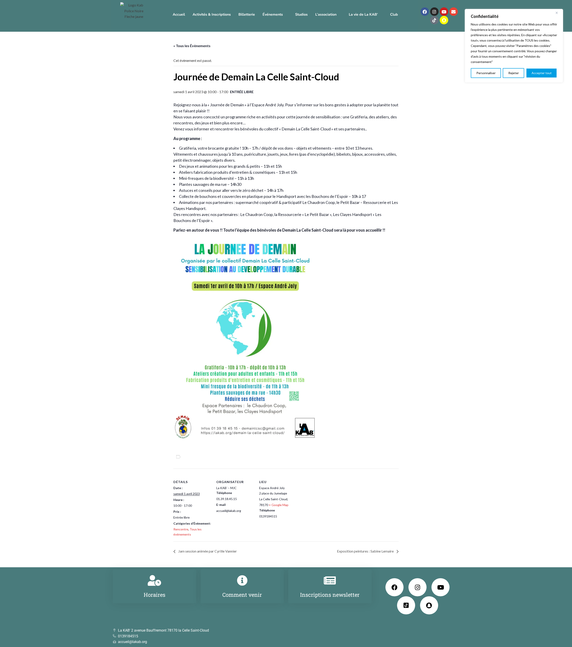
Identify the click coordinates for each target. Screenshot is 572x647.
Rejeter (513, 73)
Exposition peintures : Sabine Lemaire (365, 551)
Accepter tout (542, 73)
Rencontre (180, 529)
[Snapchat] (444, 20)
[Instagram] (434, 11)
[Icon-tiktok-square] (406, 605)
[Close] (558, 12)
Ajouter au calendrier (199, 457)
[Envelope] (453, 11)
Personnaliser (486, 73)
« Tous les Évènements (191, 46)
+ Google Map (278, 505)
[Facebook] (425, 11)
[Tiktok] (434, 20)
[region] (514, 46)
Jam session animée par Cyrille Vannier (207, 551)
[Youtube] (444, 11)
